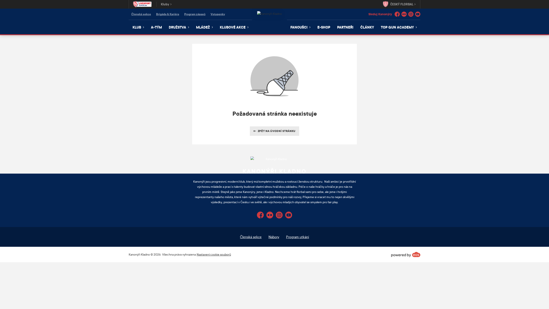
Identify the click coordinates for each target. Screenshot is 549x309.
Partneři (345, 27)
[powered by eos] (405, 254)
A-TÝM (156, 27)
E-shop (323, 27)
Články (367, 27)
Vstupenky (218, 14)
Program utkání (297, 236)
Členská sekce (141, 14)
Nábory (273, 236)
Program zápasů (194, 14)
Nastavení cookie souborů (214, 254)
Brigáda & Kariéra (167, 14)
